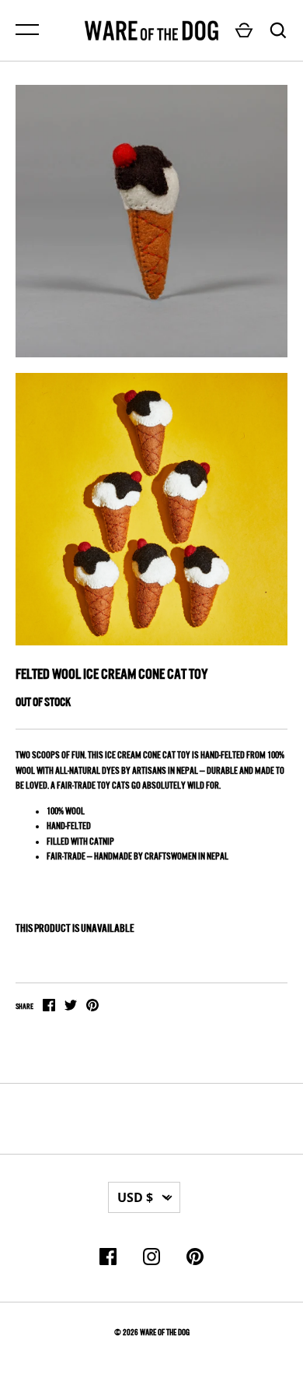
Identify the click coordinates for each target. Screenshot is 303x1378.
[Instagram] (151, 1259)
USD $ (135, 1197)
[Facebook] (108, 1259)
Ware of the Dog (165, 1332)
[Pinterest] (195, 1259)
